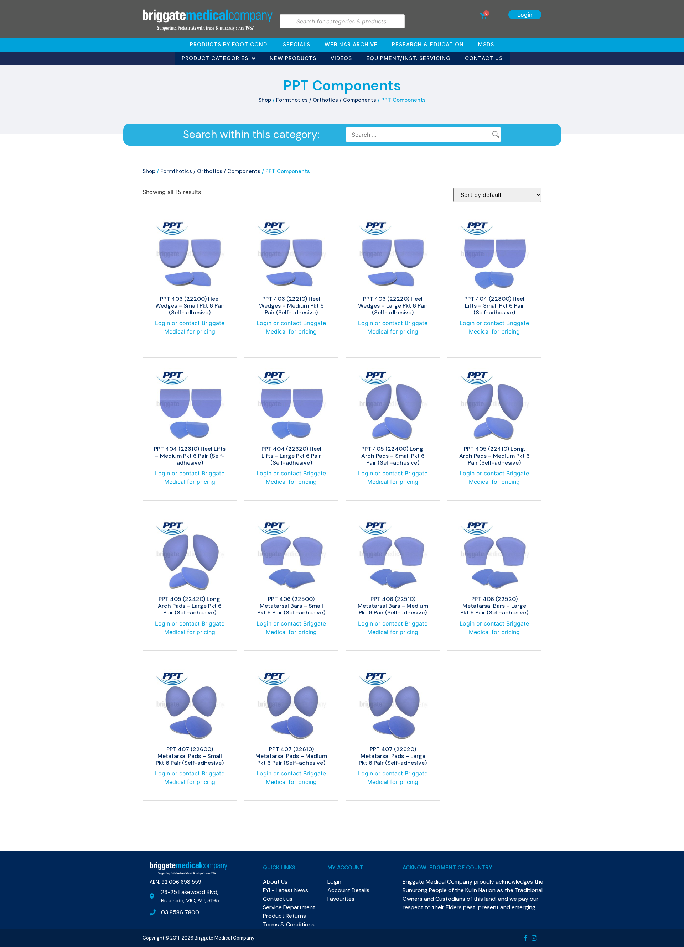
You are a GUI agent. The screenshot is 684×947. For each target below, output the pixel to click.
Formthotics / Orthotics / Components (326, 100)
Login (525, 14)
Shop (264, 100)
